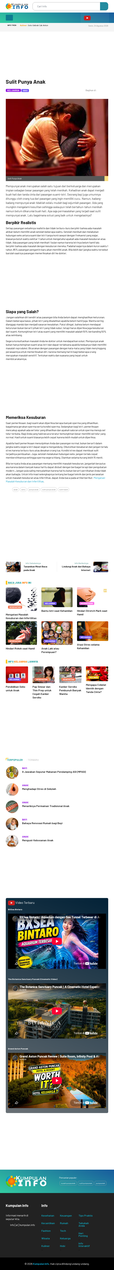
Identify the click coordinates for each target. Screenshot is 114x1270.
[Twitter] (93, 94)
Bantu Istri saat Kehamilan (56, 610)
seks (23, 489)
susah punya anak (68, 1183)
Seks (25, 91)
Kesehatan (15, 607)
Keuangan (66, 1215)
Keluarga (13, 90)
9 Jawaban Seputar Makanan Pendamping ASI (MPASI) (54, 771)
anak (16, 489)
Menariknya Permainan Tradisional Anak (45, 806)
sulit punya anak (49, 489)
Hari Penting (83, 1234)
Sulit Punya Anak (25, 81)
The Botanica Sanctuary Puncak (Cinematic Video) (32, 979)
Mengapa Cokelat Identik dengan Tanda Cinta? (96, 688)
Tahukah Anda (84, 1224)
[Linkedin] (104, 94)
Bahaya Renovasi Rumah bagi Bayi (42, 823)
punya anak (33, 489)
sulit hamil (63, 489)
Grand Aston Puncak (18, 1048)
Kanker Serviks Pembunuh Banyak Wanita (70, 690)
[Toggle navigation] (9, 18)
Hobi (62, 1246)
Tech (63, 1230)
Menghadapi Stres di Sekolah (39, 788)
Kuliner (94, 677)
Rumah (64, 1223)
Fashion (46, 1230)
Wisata (45, 1238)
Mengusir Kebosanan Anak (37, 840)
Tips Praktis (86, 1215)
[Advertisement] (57, 54)
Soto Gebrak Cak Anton (34, 25)
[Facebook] (99, 94)
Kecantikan (87, 603)
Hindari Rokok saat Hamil (20, 648)
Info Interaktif (84, 1245)
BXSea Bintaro (15, 909)
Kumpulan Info (41, 1263)
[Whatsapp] (87, 94)
